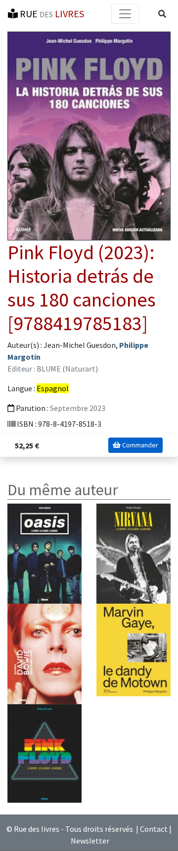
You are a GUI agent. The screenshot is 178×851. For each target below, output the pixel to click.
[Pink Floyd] (44, 752)
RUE (51, 13)
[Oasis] (44, 553)
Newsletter (90, 841)
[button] (162, 14)
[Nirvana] (133, 553)
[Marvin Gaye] (133, 649)
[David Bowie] (44, 653)
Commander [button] (139, 445)
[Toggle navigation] (125, 14)
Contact (154, 829)
